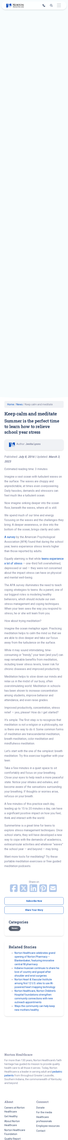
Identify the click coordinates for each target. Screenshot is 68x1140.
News (19, 404)
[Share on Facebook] (14, 890)
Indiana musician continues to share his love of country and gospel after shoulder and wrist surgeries (37, 972)
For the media (44, 1112)
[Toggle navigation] (59, 5)
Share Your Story (34, 910)
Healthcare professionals (44, 1119)
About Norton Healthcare (12, 1123)
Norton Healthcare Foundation (14, 1132)
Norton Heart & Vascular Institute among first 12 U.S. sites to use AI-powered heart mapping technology (35, 983)
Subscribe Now (34, 901)
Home (10, 404)
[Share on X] (24, 890)
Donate (40, 1107)
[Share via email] (53, 890)
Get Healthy (11, 1116)
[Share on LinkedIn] (34, 890)
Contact (40, 1130)
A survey (10, 537)
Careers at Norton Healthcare (14, 1109)
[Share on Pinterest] (43, 890)
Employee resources (48, 1125)
